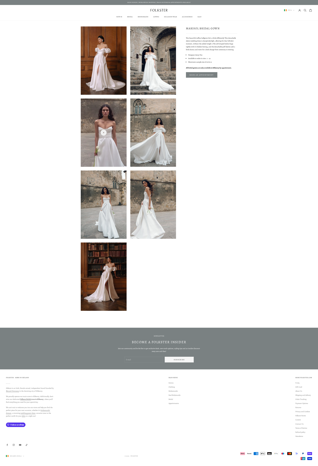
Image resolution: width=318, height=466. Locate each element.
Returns (298, 407)
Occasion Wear (170, 17)
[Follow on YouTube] (20, 445)
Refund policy (300, 432)
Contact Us (299, 424)
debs (23, 416)
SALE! (200, 17)
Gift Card (298, 387)
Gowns (156, 17)
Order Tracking (300, 399)
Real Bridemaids (174, 395)
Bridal (130, 17)
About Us (298, 391)
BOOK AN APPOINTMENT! (202, 75)
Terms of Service (301, 428)
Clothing (172, 387)
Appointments (174, 403)
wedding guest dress (27, 413)
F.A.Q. (297, 383)
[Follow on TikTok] (26, 445)
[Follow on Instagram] (13, 445)
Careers (298, 420)
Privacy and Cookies (302, 411)
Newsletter (299, 436)
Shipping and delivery (303, 395)
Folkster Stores (300, 415)
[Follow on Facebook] (7, 445)
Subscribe (179, 360)
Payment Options (301, 403)
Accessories (187, 17)
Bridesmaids (143, 17)
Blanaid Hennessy (12, 391)
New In (119, 17)
